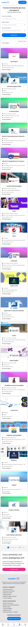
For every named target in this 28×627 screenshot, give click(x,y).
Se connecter (22, 2)
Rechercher (14, 35)
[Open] (24, 25)
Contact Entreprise (7, 608)
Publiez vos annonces (8, 603)
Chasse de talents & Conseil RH (10, 612)
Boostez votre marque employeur (11, 605)
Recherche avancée (8, 589)
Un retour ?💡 (0, 521)
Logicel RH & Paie (7, 610)
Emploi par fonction (7, 592)
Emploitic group (6, 606)
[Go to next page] (22, 547)
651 (19, 547)
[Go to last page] (24, 547)
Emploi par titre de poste (9, 591)
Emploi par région (7, 594)
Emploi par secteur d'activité (10, 596)
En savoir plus (14, 569)
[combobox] (13, 19)
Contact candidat (7, 598)
